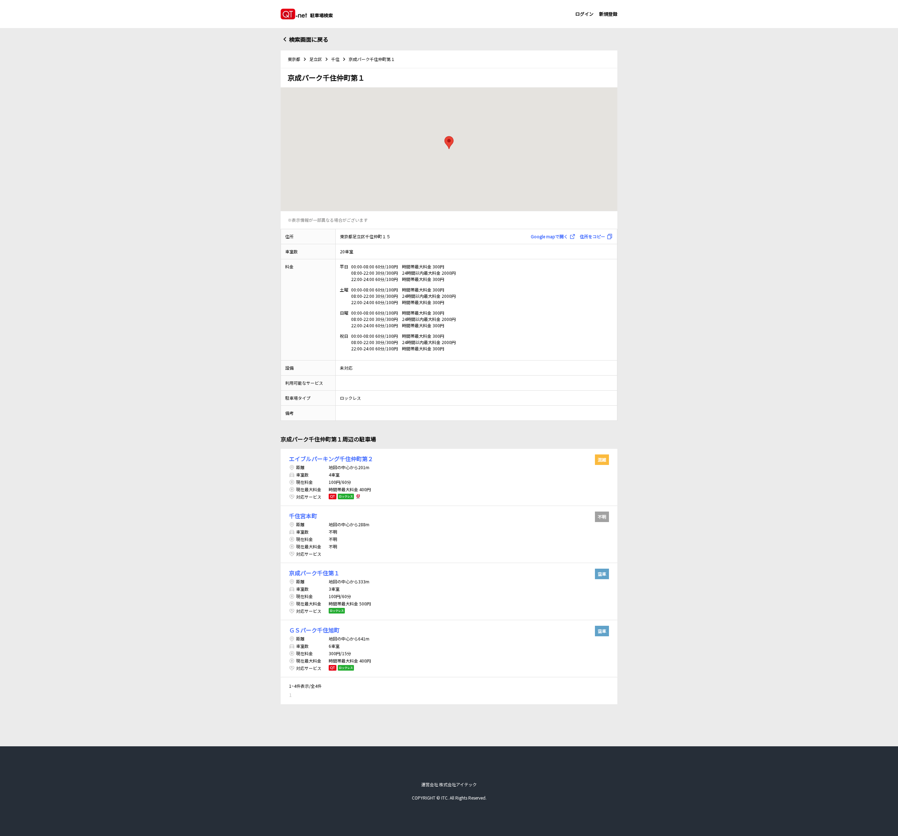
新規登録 (608, 14)
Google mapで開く (549, 236)
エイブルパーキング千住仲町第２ (331, 458)
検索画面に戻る (308, 39)
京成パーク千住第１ (314, 573)
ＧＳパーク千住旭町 (314, 630)
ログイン (584, 14)
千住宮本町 (303, 516)
